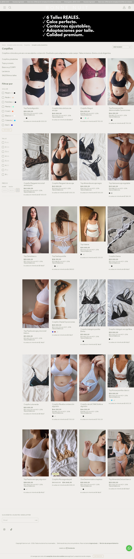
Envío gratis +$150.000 (40, 2)
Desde (4, 186)
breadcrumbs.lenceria (14, 45)
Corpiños (27, 45)
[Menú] (4, 8)
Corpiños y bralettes (10, 59)
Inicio (4, 45)
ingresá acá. (94, 543)
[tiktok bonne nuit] (11, 529)
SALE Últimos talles (9, 75)
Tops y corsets (7, 63)
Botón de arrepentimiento (109, 543)
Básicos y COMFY (9, 67)
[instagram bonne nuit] (4, 529)
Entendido (98, 556)
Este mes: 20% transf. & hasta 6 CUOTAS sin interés (83, 2)
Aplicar (18, 190)
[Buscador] (10, 8)
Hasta (11, 186)
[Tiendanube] (67, 548)
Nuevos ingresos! (57, 2)
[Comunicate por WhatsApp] (129, 548)
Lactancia (6, 71)
